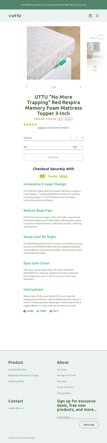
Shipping (42, 127)
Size (25, 146)
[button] (30, 124)
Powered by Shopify (27, 438)
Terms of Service (65, 387)
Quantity (27, 137)
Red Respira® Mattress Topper (23, 375)
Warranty (61, 381)
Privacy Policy (64, 393)
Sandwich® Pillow (17, 369)
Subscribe (89, 424)
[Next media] (80, 87)
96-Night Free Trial (66, 375)
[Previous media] (27, 87)
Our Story (62, 369)
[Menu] (97, 16)
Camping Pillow (16, 381)
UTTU (17, 438)
